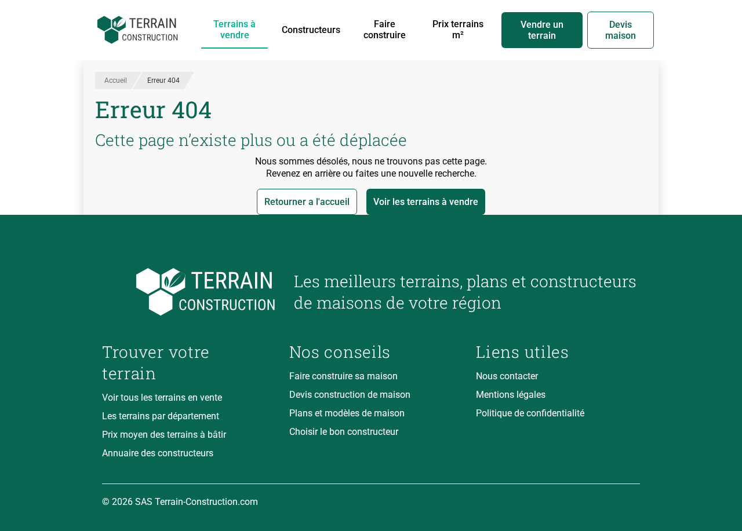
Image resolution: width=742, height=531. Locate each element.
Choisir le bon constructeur (343, 431)
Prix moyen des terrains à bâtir (164, 434)
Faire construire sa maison (343, 376)
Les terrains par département (160, 416)
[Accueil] (137, 30)
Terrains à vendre (234, 30)
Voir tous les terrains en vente (162, 397)
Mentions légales (510, 394)
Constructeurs (311, 29)
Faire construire (384, 30)
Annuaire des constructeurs (157, 453)
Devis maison (620, 30)
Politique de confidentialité (530, 413)
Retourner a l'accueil (307, 201)
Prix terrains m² (457, 30)
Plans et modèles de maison (347, 413)
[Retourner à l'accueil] (188, 292)
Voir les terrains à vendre (425, 201)
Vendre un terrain (542, 30)
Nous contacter (507, 376)
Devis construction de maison (349, 394)
